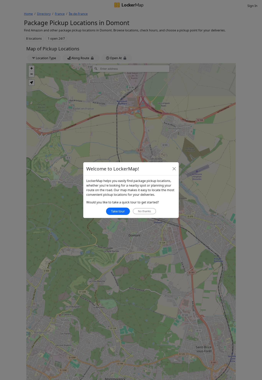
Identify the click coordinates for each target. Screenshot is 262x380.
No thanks (144, 211)
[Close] (174, 169)
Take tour (118, 211)
